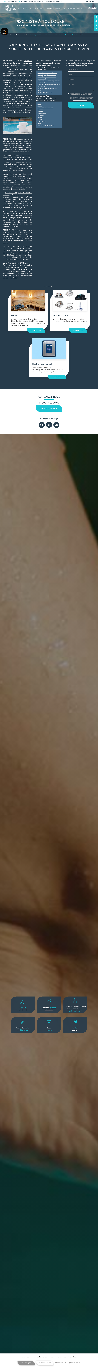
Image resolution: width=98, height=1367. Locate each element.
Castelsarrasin (42, 113)
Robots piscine (60, 315)
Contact (80, 8)
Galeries (71, 8)
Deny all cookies (45, 1363)
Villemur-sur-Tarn (20, 34)
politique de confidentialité (80, 100)
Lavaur (40, 123)
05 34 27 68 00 (11, 1)
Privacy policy (75, 1363)
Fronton (40, 117)
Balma (40, 106)
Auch (39, 104)
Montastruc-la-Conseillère (45, 125)
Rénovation (39, 8)
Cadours (40, 111)
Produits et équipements (55, 8)
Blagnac (40, 109)
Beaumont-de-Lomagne (45, 107)
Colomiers (41, 115)
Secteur (10, 34)
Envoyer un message (49, 408)
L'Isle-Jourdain (42, 121)
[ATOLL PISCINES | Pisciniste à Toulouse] (9, 8)
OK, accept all (26, 1363)
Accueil (21, 8)
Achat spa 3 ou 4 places (45, 92)
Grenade (40, 119)
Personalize (61, 1363)
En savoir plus (36, 330)
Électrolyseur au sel (42, 364)
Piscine (28, 8)
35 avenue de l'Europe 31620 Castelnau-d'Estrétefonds (41, 1)
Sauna (14, 315)
